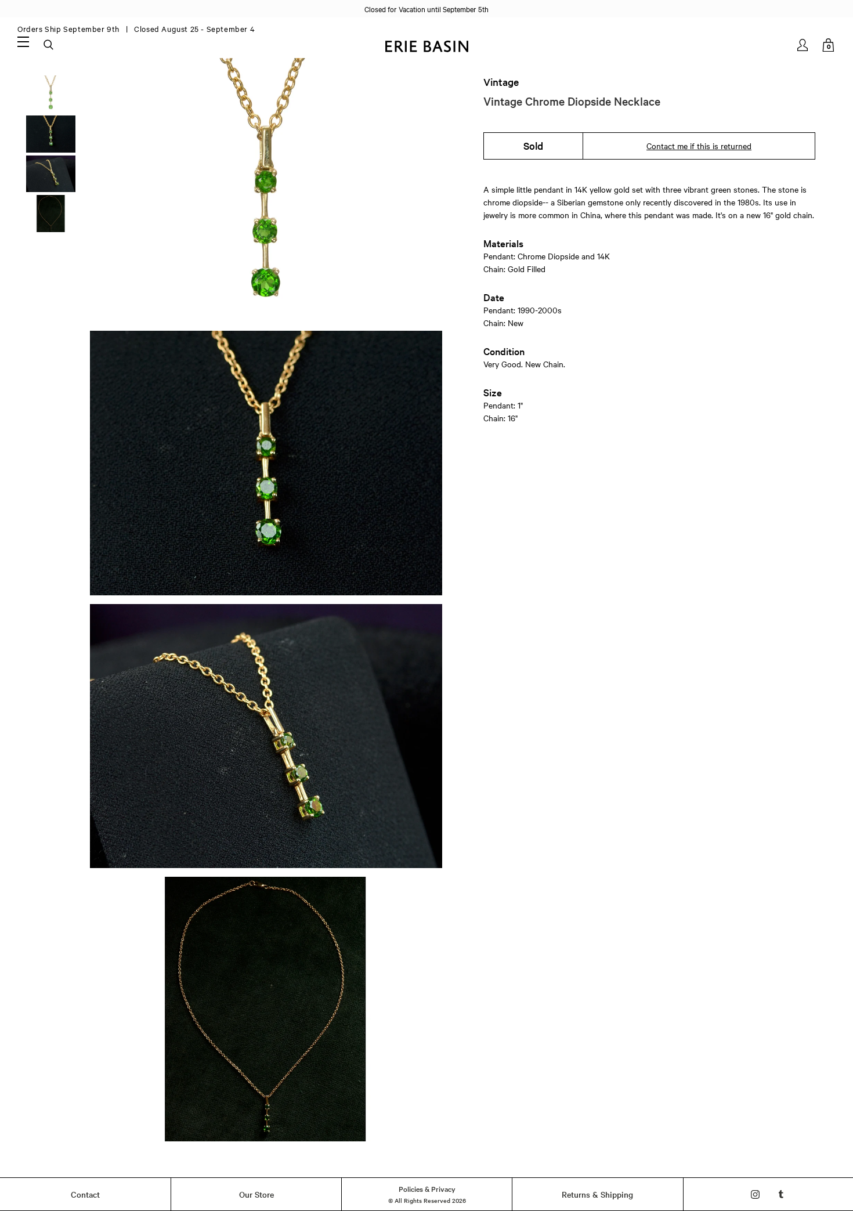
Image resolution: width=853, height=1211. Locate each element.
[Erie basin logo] (426, 45)
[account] (803, 45)
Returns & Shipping (597, 1194)
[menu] (23, 41)
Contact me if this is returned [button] (698, 145)
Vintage (501, 81)
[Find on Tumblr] (781, 1194)
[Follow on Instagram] (755, 1194)
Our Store (256, 1194)
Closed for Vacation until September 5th (426, 8)
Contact (85, 1194)
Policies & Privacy (427, 1188)
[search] (49, 45)
